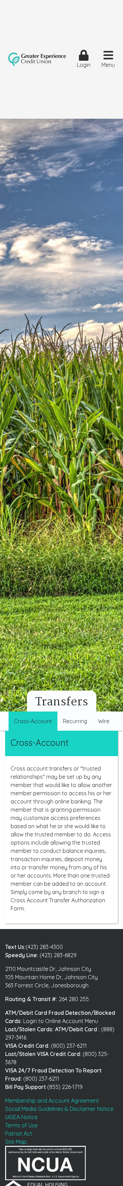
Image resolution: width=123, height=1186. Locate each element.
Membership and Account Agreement (52, 1100)
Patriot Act (18, 1133)
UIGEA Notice (21, 1117)
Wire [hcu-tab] (103, 721)
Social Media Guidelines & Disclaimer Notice (59, 1108)
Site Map (16, 1141)
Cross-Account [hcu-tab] (33, 721)
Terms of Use (21, 1125)
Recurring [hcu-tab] (75, 721)
